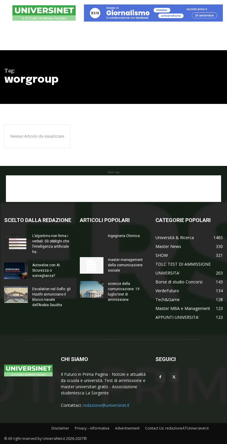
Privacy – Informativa (92, 428)
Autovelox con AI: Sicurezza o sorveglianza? (46, 270)
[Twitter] (174, 377)
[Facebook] (160, 377)
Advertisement (127, 428)
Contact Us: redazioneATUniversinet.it (177, 428)
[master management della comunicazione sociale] (91, 265)
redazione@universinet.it (106, 405)
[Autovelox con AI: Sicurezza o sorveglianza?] (16, 270)
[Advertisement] (113, 188)
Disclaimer (60, 428)
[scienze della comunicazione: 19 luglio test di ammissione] (91, 289)
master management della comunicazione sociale (125, 265)
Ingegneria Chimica (124, 236)
